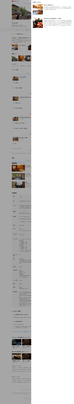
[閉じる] (29, 1)
